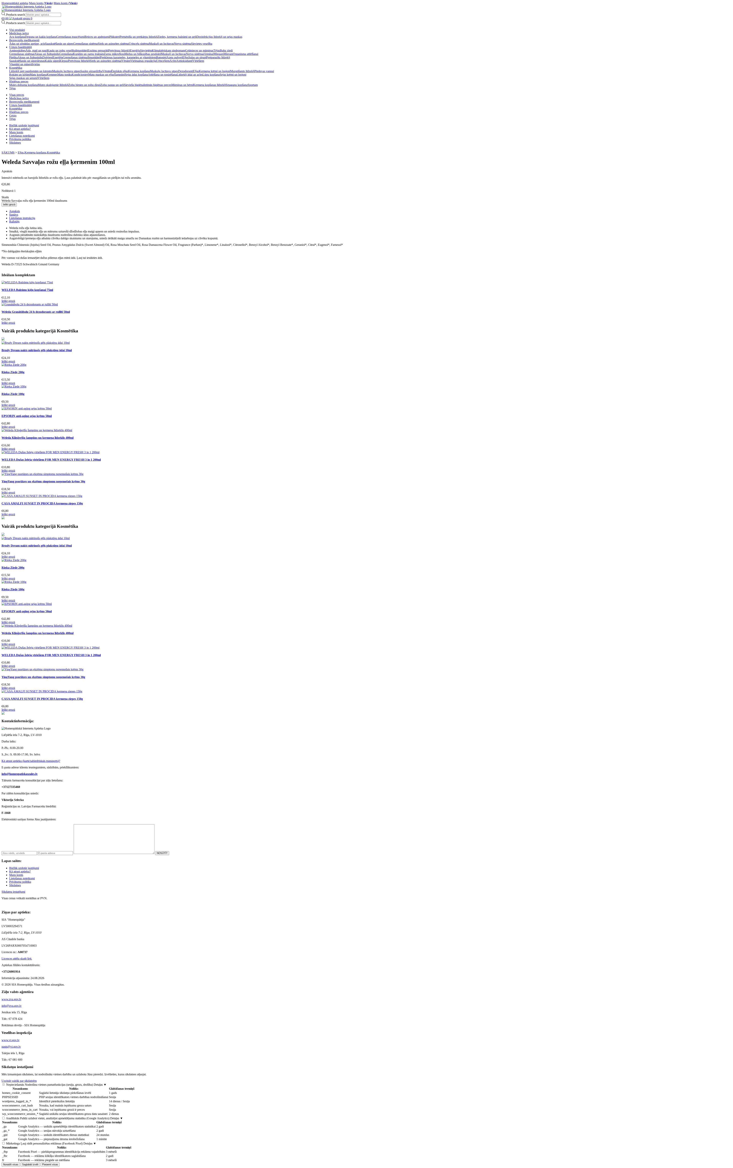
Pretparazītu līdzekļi (218, 57)
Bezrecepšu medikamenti (24, 40)
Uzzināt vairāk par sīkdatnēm (19, 1080)
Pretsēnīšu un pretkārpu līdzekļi (138, 36)
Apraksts (14, 211)
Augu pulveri (174, 57)
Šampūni (119, 74)
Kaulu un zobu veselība (61, 50)
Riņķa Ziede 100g (13, 394)
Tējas (216, 50)
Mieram (228, 54)
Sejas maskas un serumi (23, 78)
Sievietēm (146, 50)
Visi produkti (17, 30)
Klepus (63, 60)
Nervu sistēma (182, 43)
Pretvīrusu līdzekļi (119, 50)
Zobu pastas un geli (112, 85)
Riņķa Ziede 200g (13, 372)
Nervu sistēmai (195, 54)
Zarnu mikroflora (114, 54)
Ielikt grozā (9, 204)
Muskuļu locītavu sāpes (66, 71)
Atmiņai (209, 54)
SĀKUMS (8, 152)
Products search (15, 14)
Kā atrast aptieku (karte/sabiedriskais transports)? (31, 760)
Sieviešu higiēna (134, 85)
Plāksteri (114, 36)
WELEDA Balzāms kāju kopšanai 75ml (27, 289)
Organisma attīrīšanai (245, 54)
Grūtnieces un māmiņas (199, 50)
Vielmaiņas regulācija (143, 60)
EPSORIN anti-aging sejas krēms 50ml (27, 416)
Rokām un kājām (19, 74)
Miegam (219, 54)
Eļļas (185, 57)
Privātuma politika (20, 139)
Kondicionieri (80, 74)
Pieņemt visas (50, 1164)
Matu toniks (64, 74)
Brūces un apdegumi (97, 36)
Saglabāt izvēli (30, 1164)
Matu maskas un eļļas (101, 74)
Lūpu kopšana (211, 74)
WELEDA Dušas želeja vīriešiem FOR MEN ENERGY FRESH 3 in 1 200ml (51, 459)
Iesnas (41, 60)
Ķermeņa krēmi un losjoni (214, 71)
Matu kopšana (38, 74)
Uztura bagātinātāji (20, 47)
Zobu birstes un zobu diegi (84, 85)
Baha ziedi (226, 50)
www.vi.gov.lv (10, 1040)
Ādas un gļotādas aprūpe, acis (27, 43)
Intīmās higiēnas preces (157, 85)
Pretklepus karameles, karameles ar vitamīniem (128, 57)
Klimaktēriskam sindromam (168, 50)
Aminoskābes (17, 50)
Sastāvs (13, 214)
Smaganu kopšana (237, 85)
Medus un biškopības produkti (142, 54)
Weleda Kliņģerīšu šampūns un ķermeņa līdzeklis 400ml (37, 437)
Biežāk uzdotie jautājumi (24, 125)
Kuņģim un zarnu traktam (88, 54)
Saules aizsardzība (91, 71)
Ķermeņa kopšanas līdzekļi (209, 85)
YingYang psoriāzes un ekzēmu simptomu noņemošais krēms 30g (43, 481)
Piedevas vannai (264, 71)
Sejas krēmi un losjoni (233, 74)
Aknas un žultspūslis (46, 54)
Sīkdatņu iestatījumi (13, 891)
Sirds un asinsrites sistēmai (106, 60)
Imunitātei (82, 50)
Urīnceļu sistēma (139, 43)
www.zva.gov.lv (11, 999)
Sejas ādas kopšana (136, 74)
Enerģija (135, 50)
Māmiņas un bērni (182, 85)
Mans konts (16, 132)
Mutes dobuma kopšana (23, 85)
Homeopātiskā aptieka (15, 3)
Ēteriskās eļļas (119, 71)
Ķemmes (52, 74)
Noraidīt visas (10, 1164)
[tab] (370, 211)
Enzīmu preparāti (98, 50)
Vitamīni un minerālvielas (24, 64)
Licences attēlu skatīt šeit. (17, 958)
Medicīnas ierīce (19, 33)
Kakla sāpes (52, 60)
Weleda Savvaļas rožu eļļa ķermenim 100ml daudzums (34, 200)
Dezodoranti (185, 71)
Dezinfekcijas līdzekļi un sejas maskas (219, 36)
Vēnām (126, 60)
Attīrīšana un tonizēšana (162, 74)
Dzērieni (47, 57)
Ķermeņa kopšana (139, 71)
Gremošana (66, 54)
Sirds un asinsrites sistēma (113, 43)
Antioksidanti (184, 60)
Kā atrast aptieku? (20, 128)
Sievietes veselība (201, 43)
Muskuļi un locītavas (161, 43)
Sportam (253, 85)
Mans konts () (41, 3)
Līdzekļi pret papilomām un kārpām (30, 71)
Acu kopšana (17, 36)
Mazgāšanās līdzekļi (242, 71)
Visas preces (16, 94)
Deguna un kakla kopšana (40, 36)
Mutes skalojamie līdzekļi (53, 85)
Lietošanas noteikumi (22, 135)
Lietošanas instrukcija (22, 218)
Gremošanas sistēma (85, 43)
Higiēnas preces (18, 81)
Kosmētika (15, 67)
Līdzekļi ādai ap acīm (190, 74)
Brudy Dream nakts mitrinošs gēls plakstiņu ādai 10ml (37, 350)
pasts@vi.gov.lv (11, 1046)
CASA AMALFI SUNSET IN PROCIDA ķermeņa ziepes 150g (42, 503)
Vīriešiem (198, 60)
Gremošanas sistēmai (21, 54)
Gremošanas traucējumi (70, 36)
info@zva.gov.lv (12, 1005)
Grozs (12, 115)
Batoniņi (161, 57)
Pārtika (13, 57)
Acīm (173, 60)
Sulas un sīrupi (197, 57)
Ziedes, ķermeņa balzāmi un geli (176, 36)
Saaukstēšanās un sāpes (59, 43)
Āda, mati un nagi (36, 50)
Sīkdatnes (15, 142)
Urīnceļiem (163, 60)
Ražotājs (14, 221)
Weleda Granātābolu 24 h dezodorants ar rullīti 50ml (36, 311)
